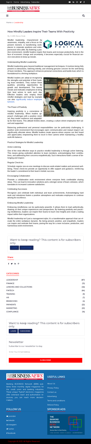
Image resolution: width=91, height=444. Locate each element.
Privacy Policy (53, 388)
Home (16, 2)
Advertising (25, 2)
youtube (12, 416)
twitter (11, 429)
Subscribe (35, 2)
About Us (51, 384)
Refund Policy (53, 405)
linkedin (11, 420)
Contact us (51, 392)
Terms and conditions (56, 401)
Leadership (18, 22)
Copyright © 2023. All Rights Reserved (24, 441)
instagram (12, 425)
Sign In (9, 2)
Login (14, 248)
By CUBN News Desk (16, 36)
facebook (11, 433)
